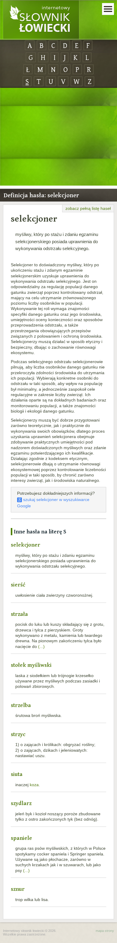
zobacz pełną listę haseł (88, 208)
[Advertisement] (58, 137)
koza (34, 784)
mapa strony (105, 931)
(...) (41, 646)
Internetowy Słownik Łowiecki (41, 19)
